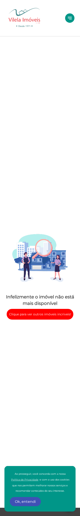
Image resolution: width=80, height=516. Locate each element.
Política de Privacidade (24, 479)
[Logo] (33, 18)
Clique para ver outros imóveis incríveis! (40, 314)
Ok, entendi (25, 501)
